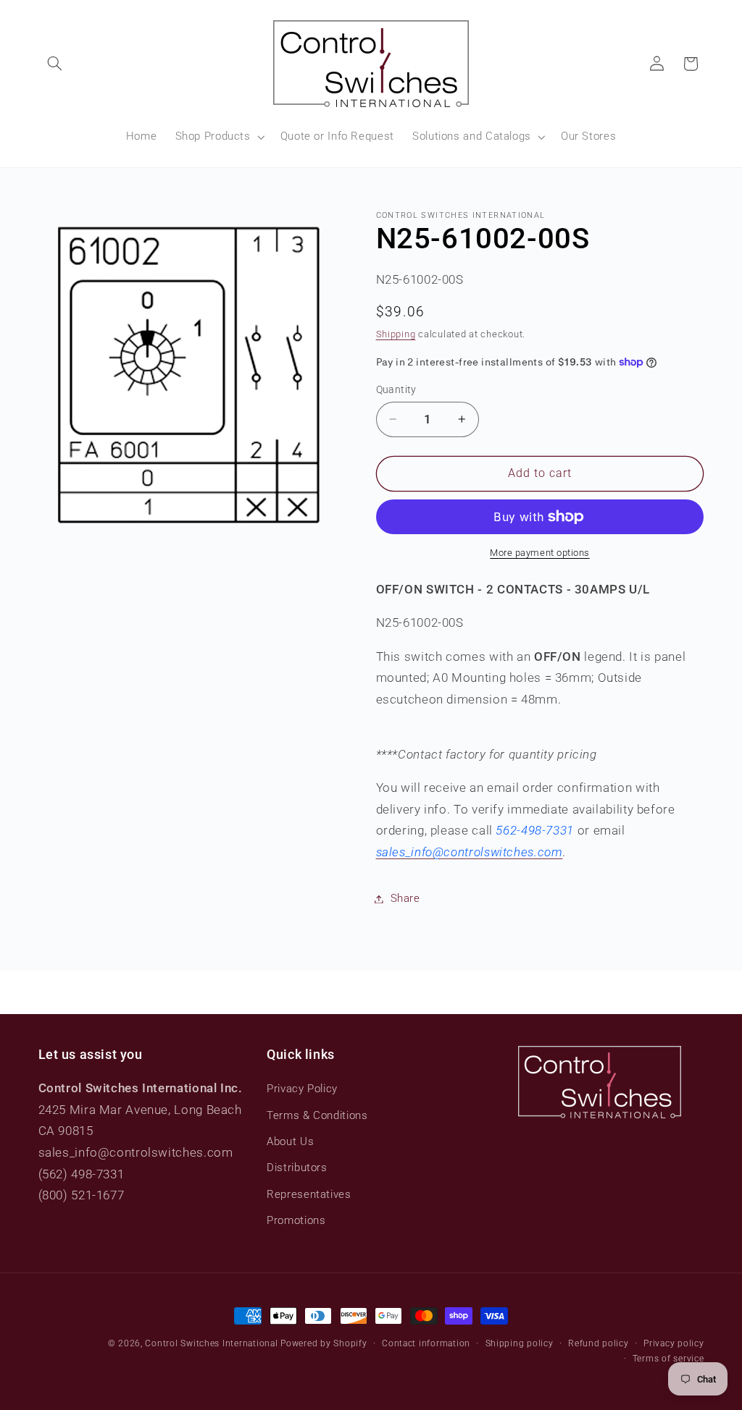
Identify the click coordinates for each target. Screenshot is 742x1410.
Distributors (297, 1167)
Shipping (396, 334)
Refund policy (598, 1343)
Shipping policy (519, 1343)
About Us (290, 1141)
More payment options (540, 552)
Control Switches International (211, 1343)
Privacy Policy (302, 1088)
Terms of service (668, 1359)
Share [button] (405, 898)
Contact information (426, 1343)
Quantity (396, 389)
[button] (55, 63)
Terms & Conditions (317, 1115)
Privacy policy (673, 1343)
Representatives (309, 1194)
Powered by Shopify (323, 1343)
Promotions (296, 1220)
